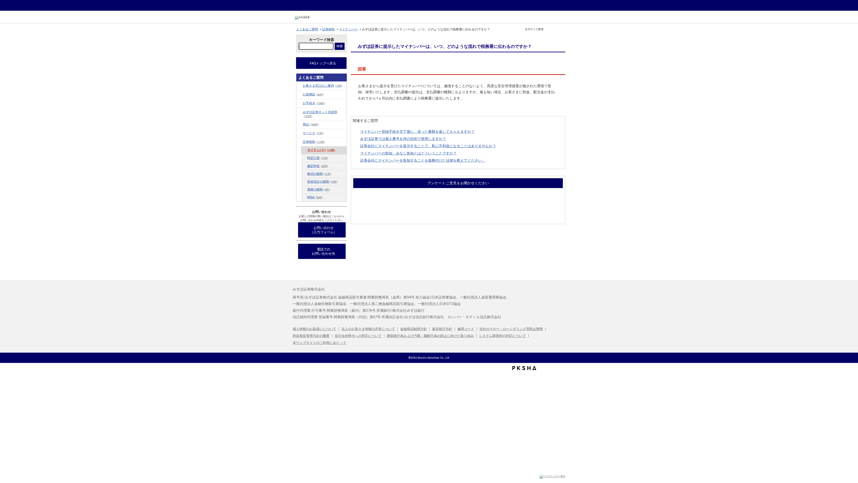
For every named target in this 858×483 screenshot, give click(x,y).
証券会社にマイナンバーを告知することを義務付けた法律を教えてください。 (422, 160)
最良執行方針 (442, 329)
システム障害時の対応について (502, 336)
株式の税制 (319, 174)
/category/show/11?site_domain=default (300, 94)
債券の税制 (318, 189)
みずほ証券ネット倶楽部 (320, 114)
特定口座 (317, 158)
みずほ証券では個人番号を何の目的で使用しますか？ (403, 139)
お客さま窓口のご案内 (322, 86)
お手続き (314, 103)
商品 (311, 124)
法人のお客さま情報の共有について (368, 329)
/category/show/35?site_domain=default (300, 103)
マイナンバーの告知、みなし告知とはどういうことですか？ (408, 153)
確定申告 (317, 166)
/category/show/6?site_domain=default (300, 85)
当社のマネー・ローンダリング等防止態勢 (511, 329)
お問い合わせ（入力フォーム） (323, 230)
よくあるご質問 (307, 29)
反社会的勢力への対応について (358, 336)
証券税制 (328, 29)
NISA (315, 197)
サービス (313, 133)
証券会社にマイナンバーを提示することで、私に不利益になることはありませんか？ (428, 146)
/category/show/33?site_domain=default (300, 141)
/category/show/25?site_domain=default (300, 133)
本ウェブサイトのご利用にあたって (319, 343)
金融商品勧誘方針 (413, 329)
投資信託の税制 (322, 182)
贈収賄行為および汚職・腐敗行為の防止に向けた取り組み (430, 336)
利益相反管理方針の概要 (311, 336)
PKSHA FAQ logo (524, 368)
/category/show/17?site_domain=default (300, 124)
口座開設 (313, 94)
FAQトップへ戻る (323, 63)
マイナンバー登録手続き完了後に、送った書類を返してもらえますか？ (417, 131)
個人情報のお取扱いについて (314, 329)
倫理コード (465, 329)
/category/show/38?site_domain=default (300, 112)
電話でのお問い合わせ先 (323, 251)
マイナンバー (348, 29)
